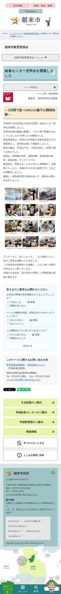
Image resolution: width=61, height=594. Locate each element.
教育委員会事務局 (16, 365)
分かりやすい (17, 320)
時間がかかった (18, 338)
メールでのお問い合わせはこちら (24, 379)
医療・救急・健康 (43, 5)
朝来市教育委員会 (31, 33)
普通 (32, 302)
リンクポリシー (14, 536)
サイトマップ (13, 521)
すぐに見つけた (18, 334)
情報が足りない (18, 305)
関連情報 (31, 431)
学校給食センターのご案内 (31, 412)
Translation (30, 11)
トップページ (15, 33)
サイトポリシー (14, 531)
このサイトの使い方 (32, 521)
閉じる (57, 578)
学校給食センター (36, 365)
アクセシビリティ (33, 531)
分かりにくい (17, 323)
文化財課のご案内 (31, 402)
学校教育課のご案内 (31, 422)
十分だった (15, 302)
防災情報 (17, 5)
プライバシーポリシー (17, 526)
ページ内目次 (30, 87)
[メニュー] (23, 589)
